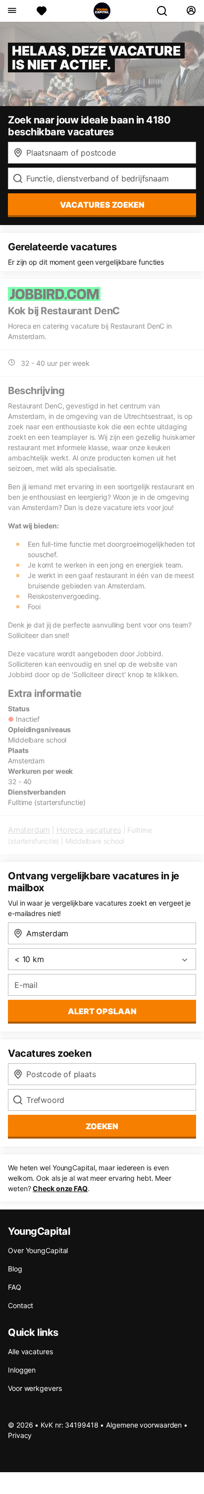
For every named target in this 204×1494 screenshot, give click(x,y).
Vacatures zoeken (102, 205)
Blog (15, 1268)
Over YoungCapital (38, 1250)
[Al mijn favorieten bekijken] (41, 10)
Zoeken (102, 1126)
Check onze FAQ (60, 1188)
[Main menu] (11, 11)
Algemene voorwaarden (144, 1425)
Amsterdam (29, 830)
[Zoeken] (165, 10)
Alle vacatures (30, 1351)
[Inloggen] (191, 11)
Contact (20, 1305)
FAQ (14, 1287)
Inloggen (22, 1370)
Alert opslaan (102, 1011)
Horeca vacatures (88, 830)
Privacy (20, 1435)
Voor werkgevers (35, 1388)
